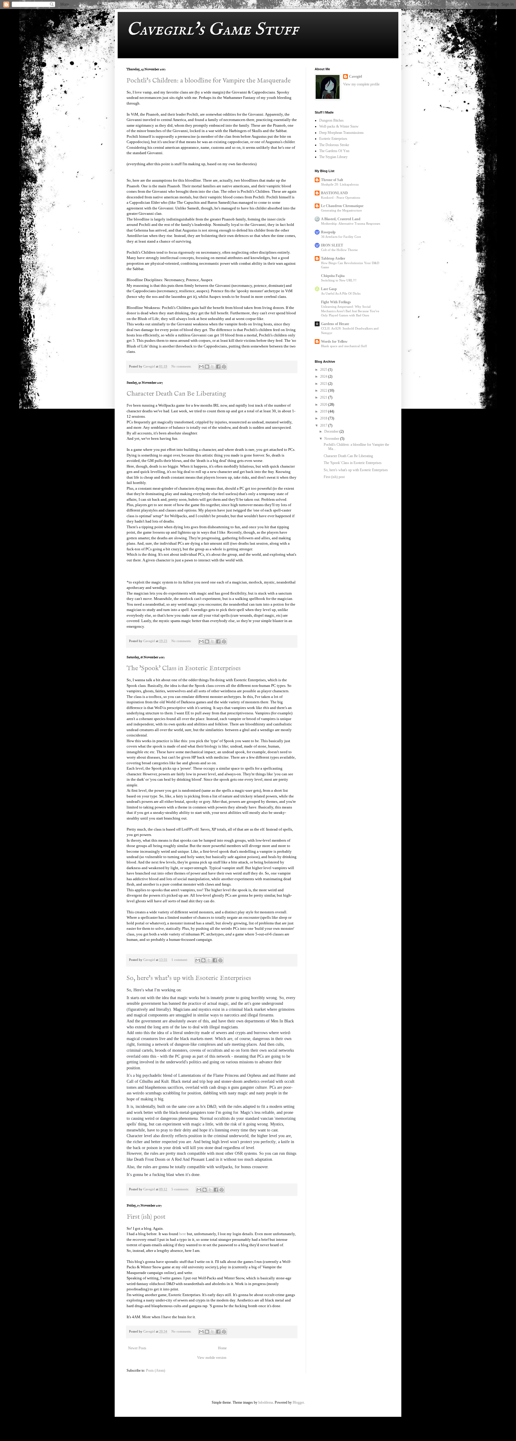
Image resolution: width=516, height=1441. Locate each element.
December (332, 431)
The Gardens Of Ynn (334, 151)
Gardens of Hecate (335, 324)
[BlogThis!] (207, 367)
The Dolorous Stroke (334, 145)
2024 (324, 376)
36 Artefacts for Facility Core (341, 236)
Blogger (298, 1402)
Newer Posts (137, 1348)
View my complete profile (361, 84)
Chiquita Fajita (333, 276)
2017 (324, 425)
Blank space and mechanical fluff (344, 346)
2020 (324, 404)
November (332, 439)
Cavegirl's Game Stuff (212, 30)
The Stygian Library (333, 157)
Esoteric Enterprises (333, 139)
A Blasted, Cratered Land (340, 219)
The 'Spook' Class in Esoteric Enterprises (184, 668)
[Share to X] (213, 367)
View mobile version (211, 1358)
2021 (324, 397)
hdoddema (265, 1402)
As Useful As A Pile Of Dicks (340, 293)
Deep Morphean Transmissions (341, 133)
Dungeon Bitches (331, 120)
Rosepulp (328, 232)
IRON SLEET (332, 245)
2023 (324, 384)
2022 (324, 390)
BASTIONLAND (334, 193)
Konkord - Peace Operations (340, 197)
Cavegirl (355, 76)
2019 (324, 411)
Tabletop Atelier (333, 258)
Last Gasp (329, 289)
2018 (324, 418)
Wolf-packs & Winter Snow (339, 126)
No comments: (181, 366)
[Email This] (201, 367)
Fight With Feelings (336, 302)
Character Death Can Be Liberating (176, 394)
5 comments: (180, 1189)
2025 (324, 369)
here (182, 1234)
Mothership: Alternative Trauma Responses (350, 223)
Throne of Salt (332, 180)
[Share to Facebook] (218, 367)
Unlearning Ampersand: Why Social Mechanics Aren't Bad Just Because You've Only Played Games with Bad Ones (350, 311)
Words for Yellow (334, 341)
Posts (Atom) (155, 1370)
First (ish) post (146, 1217)
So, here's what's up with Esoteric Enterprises (189, 978)
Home (222, 1348)
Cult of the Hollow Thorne (339, 250)
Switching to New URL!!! (339, 280)
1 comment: (180, 959)
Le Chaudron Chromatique (342, 206)
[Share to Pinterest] (224, 367)
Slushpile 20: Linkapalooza (340, 184)
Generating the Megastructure (341, 210)
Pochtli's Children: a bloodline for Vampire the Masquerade (209, 80)
